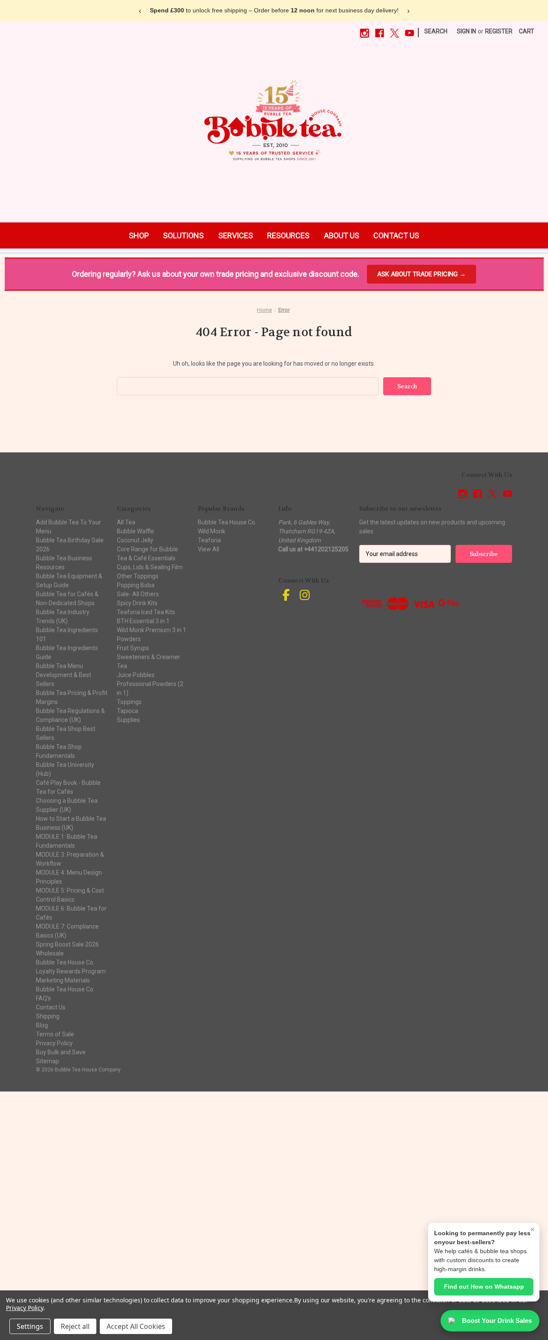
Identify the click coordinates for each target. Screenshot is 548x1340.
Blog (42, 1025)
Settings (30, 1326)
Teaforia (209, 540)
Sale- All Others (138, 594)
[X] (394, 33)
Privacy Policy (54, 1043)
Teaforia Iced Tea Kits (146, 612)
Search (435, 31)
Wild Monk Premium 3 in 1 (151, 630)
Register (498, 31)
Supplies (128, 719)
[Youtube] (409, 33)
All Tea (126, 522)
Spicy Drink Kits (137, 603)
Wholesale (50, 953)
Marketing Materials (63, 980)
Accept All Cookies (136, 1326)
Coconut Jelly (135, 540)
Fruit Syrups (133, 648)
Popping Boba (136, 585)
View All (208, 549)
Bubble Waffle (135, 531)
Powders (129, 639)
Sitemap (47, 1061)
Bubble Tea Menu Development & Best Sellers (63, 675)
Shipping (48, 1016)
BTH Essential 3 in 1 (143, 621)
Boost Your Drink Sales (497, 1320)
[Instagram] (364, 33)
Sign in (466, 31)
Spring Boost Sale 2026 (67, 944)
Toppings (129, 701)
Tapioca (127, 710)
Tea (122, 666)
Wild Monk (211, 531)
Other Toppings (137, 576)
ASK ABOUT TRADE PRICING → (421, 274)
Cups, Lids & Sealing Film (150, 567)
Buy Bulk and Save (61, 1052)
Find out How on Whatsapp (484, 1286)
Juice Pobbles (136, 674)
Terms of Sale (55, 1034)
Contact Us (51, 1007)
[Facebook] (379, 33)
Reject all (75, 1326)
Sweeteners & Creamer (148, 657)
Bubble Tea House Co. (65, 989)
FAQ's (43, 998)
